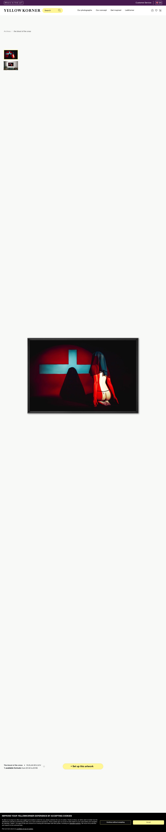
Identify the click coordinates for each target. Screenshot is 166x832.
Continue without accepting (116, 822)
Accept (148, 822)
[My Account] (152, 10)
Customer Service (143, 3)
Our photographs (84, 10)
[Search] (59, 10)
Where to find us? (13, 3)
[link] (22, 10)
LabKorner (129, 10)
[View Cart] (160, 10)
